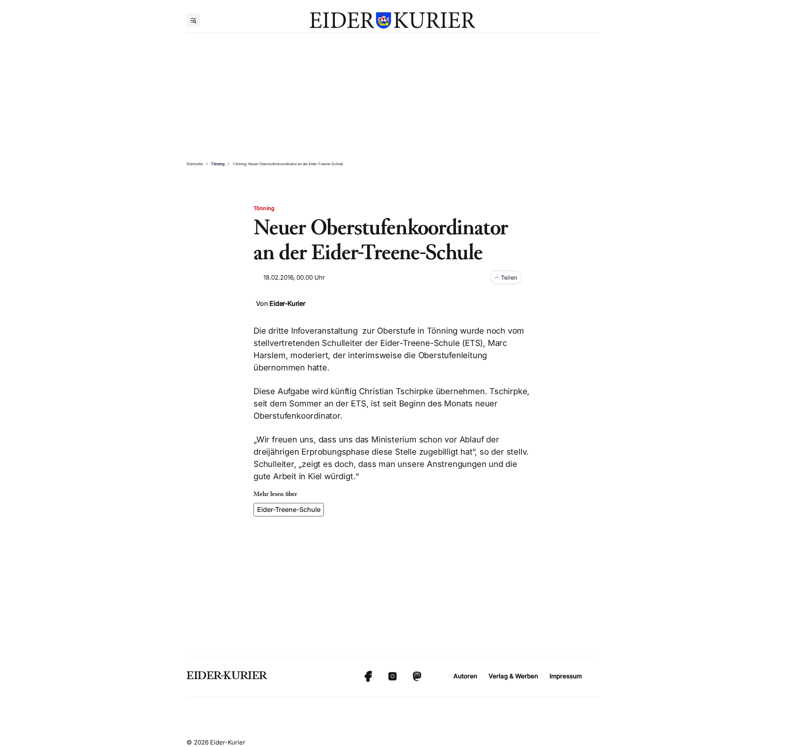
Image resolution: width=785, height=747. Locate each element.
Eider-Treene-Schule (289, 509)
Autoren (465, 676)
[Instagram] (392, 676)
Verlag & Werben (513, 676)
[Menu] (193, 20)
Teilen (509, 277)
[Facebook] (368, 676)
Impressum (566, 676)
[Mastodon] (417, 676)
